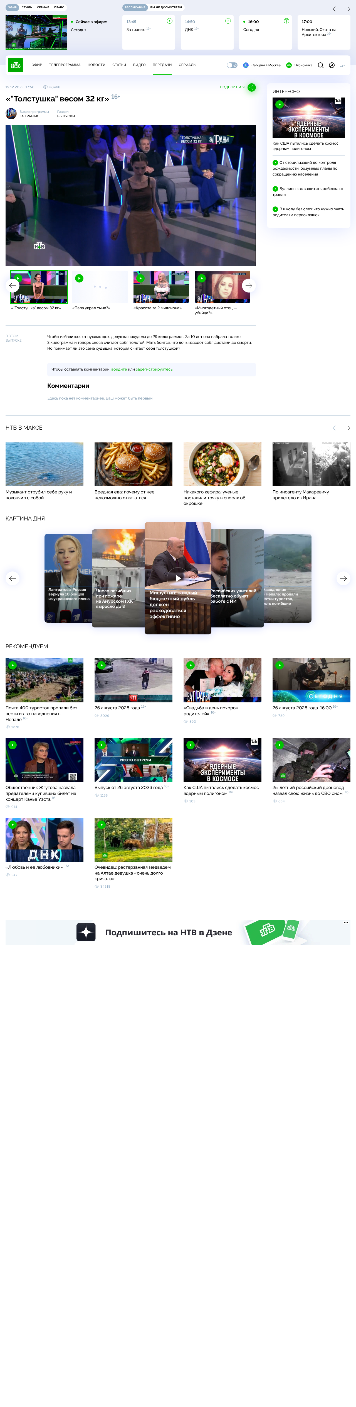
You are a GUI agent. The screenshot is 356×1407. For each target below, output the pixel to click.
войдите (119, 369)
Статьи (119, 65)
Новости (96, 65)
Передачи (162, 65)
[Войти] (332, 65)
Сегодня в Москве (266, 65)
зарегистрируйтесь (154, 369)
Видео (139, 65)
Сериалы (188, 65)
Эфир (37, 65)
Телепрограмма (65, 65)
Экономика (303, 65)
